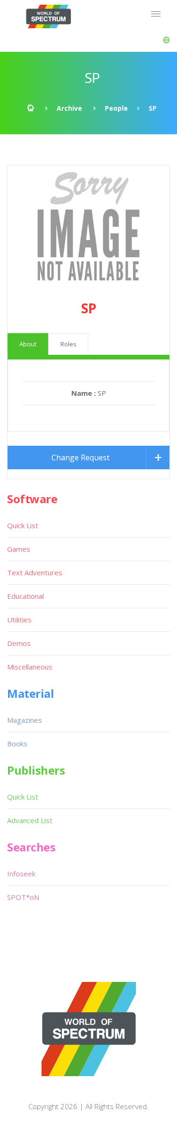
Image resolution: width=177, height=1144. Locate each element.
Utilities (19, 619)
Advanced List (29, 820)
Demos (19, 643)
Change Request (80, 457)
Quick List (22, 525)
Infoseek (21, 873)
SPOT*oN (23, 897)
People (116, 108)
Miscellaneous (29, 666)
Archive (69, 108)
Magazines (24, 720)
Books (17, 743)
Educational (25, 596)
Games (18, 549)
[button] (166, 40)
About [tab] (27, 344)
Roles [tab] (68, 344)
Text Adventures (34, 572)
